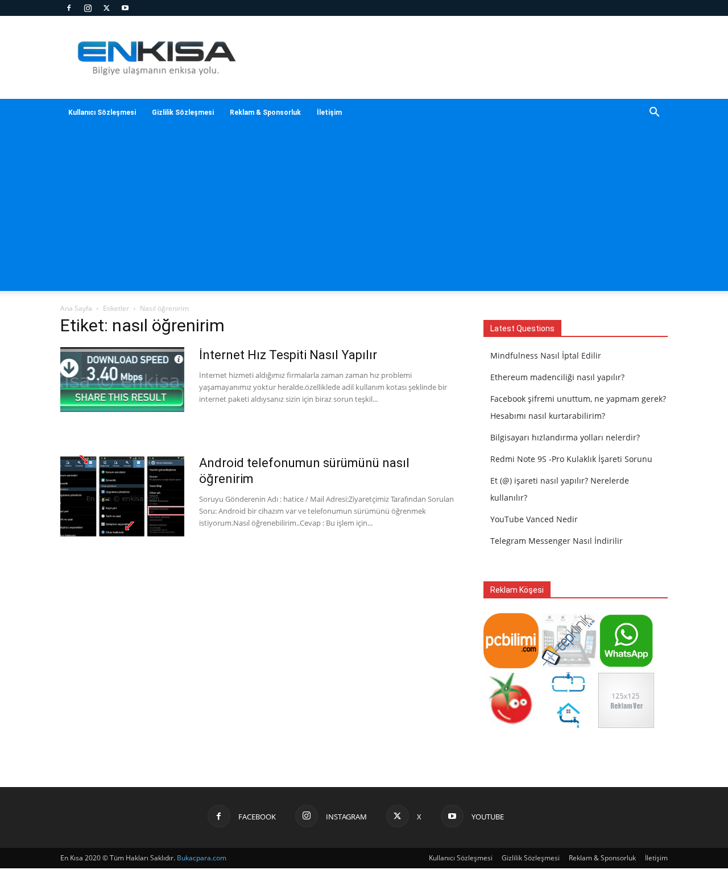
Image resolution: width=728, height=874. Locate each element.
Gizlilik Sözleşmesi (183, 112)
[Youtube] (125, 8)
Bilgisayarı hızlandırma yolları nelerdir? (565, 437)
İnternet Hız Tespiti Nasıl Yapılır (288, 355)
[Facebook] (68, 8)
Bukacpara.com (201, 858)
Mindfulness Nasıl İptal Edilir (545, 355)
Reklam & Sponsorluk (265, 112)
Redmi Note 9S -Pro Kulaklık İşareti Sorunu (571, 458)
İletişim (329, 112)
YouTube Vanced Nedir (534, 519)
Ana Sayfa (76, 308)
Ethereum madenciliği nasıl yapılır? (557, 377)
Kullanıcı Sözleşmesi (102, 112)
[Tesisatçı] (568, 724)
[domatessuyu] (511, 724)
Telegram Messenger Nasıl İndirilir (556, 540)
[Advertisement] (461, 57)
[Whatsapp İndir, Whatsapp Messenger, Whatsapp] (625, 665)
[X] (106, 8)
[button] (654, 113)
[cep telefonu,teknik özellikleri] (568, 665)
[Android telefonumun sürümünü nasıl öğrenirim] (122, 497)
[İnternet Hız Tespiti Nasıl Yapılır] (122, 379)
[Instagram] (87, 8)
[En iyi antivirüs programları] (511, 665)
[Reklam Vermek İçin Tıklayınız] (625, 724)
